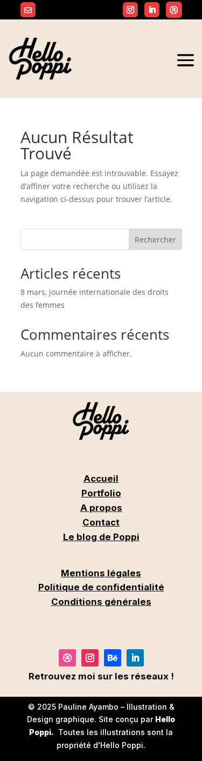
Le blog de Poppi (101, 536)
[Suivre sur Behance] (112, 657)
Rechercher (155, 239)
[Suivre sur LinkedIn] (135, 657)
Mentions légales (101, 573)
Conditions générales (101, 601)
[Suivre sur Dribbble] (174, 10)
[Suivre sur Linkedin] (151, 9)
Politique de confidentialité (101, 587)
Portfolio (101, 493)
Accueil (101, 478)
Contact (101, 522)
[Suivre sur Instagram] (130, 9)
